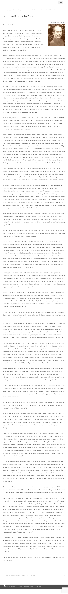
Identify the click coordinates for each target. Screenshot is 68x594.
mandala (26, 575)
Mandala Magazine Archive (20, 10)
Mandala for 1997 (46, 10)
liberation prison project (17, 575)
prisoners (32, 575)
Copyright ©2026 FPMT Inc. (32, 587)
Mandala (8, 10)
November (56, 10)
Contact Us (6, 587)
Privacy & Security (16, 587)
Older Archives (35, 10)
